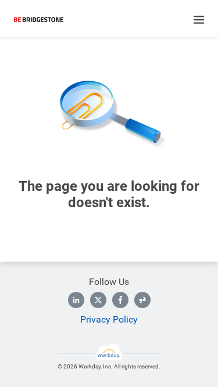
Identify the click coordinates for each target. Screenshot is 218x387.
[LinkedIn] (76, 300)
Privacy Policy (109, 319)
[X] (98, 300)
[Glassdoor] (142, 300)
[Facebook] (120, 300)
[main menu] (199, 19)
